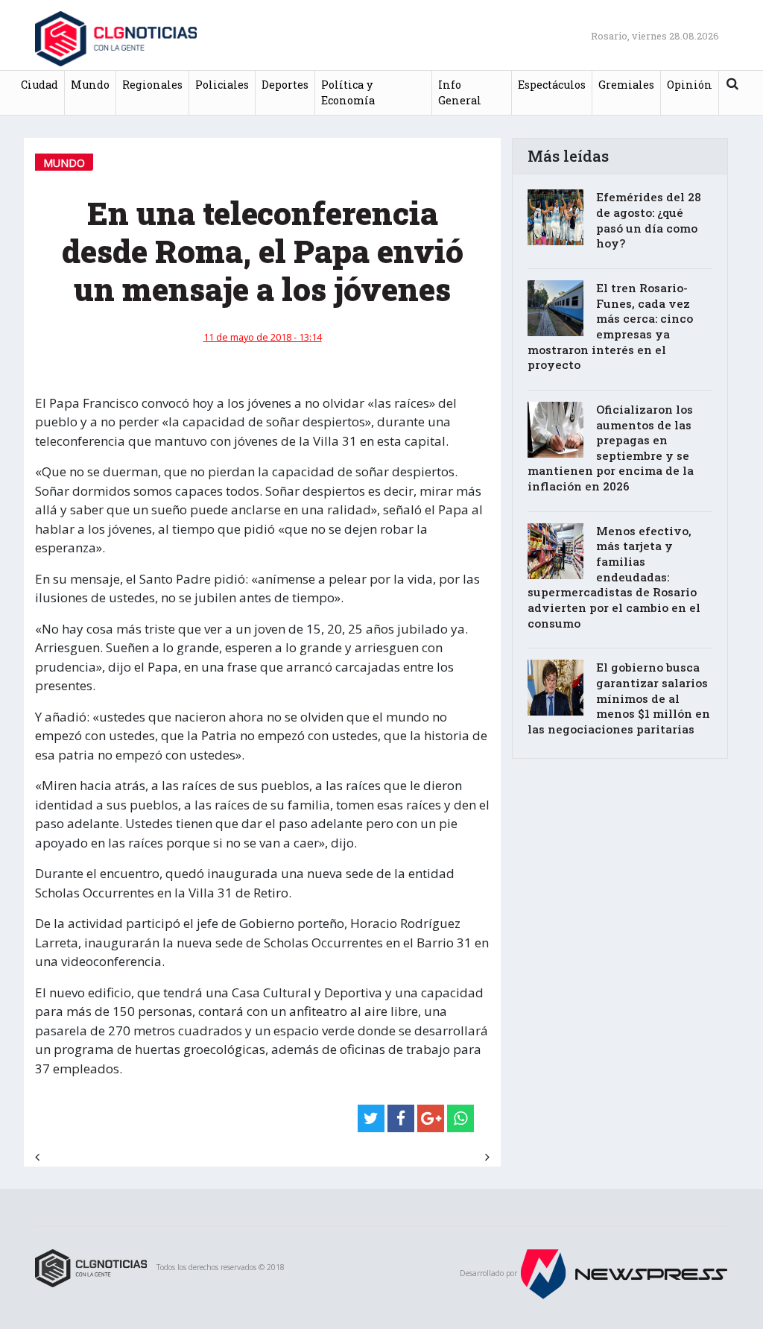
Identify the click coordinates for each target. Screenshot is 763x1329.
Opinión (689, 85)
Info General (459, 93)
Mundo (90, 85)
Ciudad (39, 85)
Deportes (285, 85)
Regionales (152, 85)
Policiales (222, 85)
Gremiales (626, 85)
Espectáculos (552, 85)
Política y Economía (348, 93)
